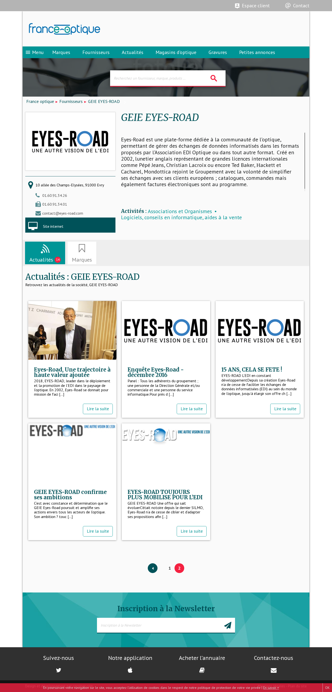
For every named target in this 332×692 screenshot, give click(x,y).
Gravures (218, 52)
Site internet (53, 226)
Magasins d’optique (176, 52)
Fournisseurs (96, 52)
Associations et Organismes (180, 211)
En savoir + (271, 687)
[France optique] (94, 29)
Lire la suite (98, 408)
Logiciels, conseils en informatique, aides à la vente (181, 217)
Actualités (132, 52)
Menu (34, 52)
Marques (61, 52)
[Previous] (152, 568)
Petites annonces (257, 52)
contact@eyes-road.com (62, 213)
